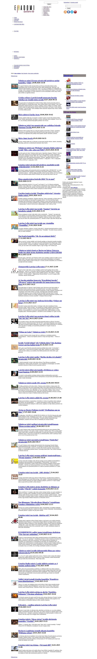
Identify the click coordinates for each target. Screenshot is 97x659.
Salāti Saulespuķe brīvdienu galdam (74, 95)
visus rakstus (17, 73)
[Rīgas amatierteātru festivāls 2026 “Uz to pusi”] (68, 161)
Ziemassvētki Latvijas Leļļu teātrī (31, 267)
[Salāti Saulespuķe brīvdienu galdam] (68, 94)
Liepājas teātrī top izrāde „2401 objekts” (34, 473)
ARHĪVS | (45, 13)
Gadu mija (16, 19)
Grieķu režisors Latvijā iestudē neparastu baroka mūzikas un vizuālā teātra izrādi (37, 99)
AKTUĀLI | (46, 8)
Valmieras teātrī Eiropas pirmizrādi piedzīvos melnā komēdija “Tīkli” (74, 120)
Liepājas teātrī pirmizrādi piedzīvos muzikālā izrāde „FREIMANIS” (74, 157)
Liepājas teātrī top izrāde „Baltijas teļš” (34, 515)
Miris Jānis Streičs (25, 138)
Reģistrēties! (67, 2)
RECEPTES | (46, 11)
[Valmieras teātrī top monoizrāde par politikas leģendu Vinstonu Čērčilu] (68, 136)
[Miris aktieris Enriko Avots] (68, 130)
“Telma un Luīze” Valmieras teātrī (32, 332)
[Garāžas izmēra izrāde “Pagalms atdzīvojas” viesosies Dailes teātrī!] (68, 168)
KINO (15, 55)
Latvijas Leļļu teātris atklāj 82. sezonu (33, 398)
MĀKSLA (16, 58)
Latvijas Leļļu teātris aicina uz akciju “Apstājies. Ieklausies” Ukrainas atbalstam (37, 593)
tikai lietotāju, (24, 73)
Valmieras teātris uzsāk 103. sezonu (32, 383)
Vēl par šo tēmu (70, 112)
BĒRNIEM (17, 66)
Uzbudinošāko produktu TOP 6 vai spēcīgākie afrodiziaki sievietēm (74, 83)
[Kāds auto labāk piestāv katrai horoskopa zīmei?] (68, 105)
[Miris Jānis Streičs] (68, 142)
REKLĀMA (46, 15)
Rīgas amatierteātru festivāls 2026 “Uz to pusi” (36, 179)
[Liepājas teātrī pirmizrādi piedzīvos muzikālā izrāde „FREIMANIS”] (68, 155)
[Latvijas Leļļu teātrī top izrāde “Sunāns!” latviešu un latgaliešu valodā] (68, 174)
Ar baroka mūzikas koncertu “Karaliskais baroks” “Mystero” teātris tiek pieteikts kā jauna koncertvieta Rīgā (39, 282)
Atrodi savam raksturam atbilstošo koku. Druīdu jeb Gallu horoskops (76, 90)
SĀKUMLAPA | (47, 7)
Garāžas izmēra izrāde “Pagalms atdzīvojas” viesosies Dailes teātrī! (74, 170)
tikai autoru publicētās (33, 73)
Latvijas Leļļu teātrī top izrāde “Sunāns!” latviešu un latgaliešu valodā (76, 176)
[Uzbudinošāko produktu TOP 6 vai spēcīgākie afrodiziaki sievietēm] (68, 81)
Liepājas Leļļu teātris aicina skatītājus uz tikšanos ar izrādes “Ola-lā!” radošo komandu (38, 488)
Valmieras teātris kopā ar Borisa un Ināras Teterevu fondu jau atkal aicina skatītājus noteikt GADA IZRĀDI (40, 251)
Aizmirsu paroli (74, 2)
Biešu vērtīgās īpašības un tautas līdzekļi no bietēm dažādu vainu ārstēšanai (75, 101)
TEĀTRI (16, 31)
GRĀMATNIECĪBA (19, 24)
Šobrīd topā (68, 76)
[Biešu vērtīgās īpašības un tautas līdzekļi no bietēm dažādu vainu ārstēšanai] (68, 99)
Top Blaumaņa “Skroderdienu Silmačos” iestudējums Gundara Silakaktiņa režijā (39, 503)
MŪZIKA (16, 51)
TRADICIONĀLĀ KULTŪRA (22, 65)
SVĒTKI (16, 20)
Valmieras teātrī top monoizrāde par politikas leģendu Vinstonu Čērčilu (74, 138)
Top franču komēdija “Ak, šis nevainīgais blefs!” (37, 236)
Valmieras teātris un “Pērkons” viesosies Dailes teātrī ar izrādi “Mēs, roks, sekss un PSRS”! (40, 149)
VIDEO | (45, 12)
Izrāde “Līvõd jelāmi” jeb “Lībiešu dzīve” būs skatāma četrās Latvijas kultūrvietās (39, 344)
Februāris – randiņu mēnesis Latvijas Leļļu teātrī (37, 605)
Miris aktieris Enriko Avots (29, 115)
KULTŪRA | (46, 9)
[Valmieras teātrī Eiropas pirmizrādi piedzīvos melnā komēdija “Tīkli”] (68, 118)
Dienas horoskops (18, 21)
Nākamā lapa (14, 76)
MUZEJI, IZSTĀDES (19, 57)
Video (15, 17)
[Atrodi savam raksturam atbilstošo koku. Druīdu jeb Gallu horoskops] (68, 87)
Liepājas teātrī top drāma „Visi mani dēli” (35, 645)
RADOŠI (16, 68)
